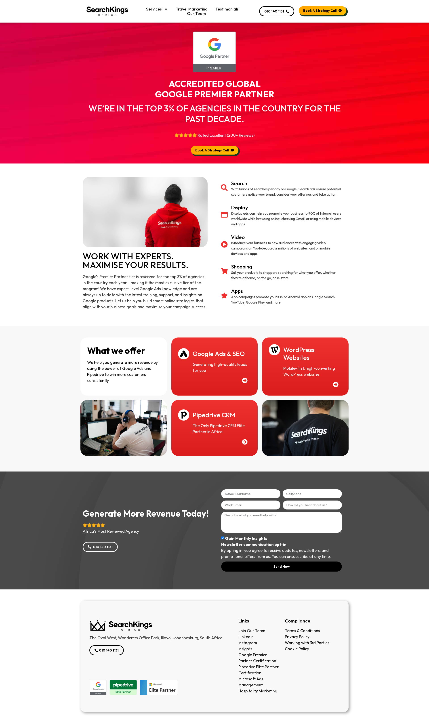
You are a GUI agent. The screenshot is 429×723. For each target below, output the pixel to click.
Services (154, 9)
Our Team (196, 13)
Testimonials (227, 9)
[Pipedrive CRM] (183, 415)
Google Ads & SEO (219, 354)
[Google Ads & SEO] (183, 353)
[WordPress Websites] (274, 349)
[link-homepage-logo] (156, 625)
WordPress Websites (299, 354)
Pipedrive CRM (214, 415)
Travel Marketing (192, 9)
